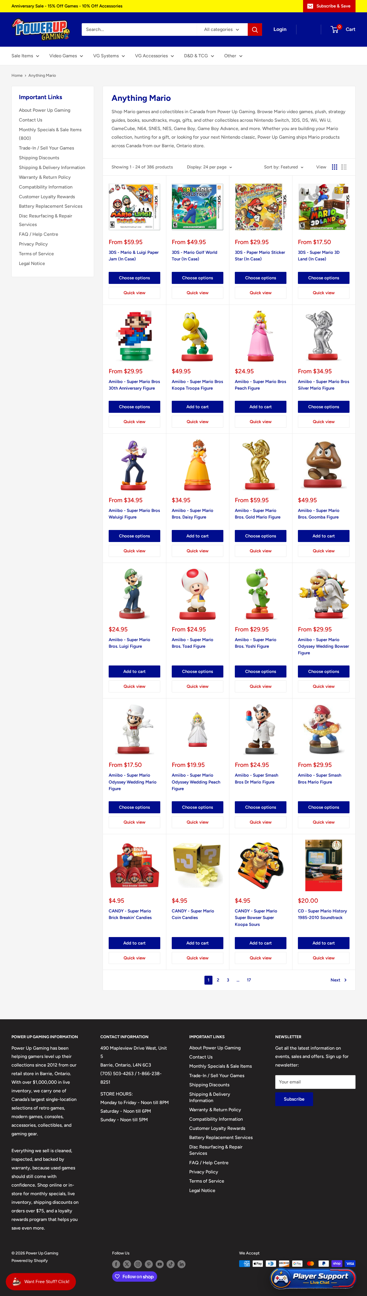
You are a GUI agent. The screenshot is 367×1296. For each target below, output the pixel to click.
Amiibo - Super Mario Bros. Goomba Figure (318, 514)
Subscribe (294, 1099)
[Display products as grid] (334, 167)
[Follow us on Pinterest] (149, 1264)
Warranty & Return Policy (45, 177)
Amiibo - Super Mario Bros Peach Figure (260, 385)
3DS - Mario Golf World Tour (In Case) (194, 256)
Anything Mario (42, 75)
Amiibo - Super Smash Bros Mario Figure (319, 778)
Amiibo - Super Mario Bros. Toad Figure (192, 643)
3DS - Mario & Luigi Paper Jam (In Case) (134, 256)
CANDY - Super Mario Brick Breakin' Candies (130, 914)
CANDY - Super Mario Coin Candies (193, 914)
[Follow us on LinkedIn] (181, 1264)
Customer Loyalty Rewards (47, 196)
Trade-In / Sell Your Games (46, 148)
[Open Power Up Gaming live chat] (313, 1278)
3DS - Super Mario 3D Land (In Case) (318, 256)
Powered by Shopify (29, 1260)
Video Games (63, 55)
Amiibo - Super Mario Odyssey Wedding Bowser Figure (323, 646)
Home (17, 75)
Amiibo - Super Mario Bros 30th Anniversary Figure (134, 385)
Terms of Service (36, 253)
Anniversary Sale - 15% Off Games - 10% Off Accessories (66, 6)
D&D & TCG (196, 55)
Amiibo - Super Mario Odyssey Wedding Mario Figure (133, 782)
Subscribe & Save (333, 6)
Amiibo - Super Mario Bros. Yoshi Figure (255, 643)
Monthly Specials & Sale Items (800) (50, 134)
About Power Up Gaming (44, 110)
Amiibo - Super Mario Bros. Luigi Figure (129, 643)
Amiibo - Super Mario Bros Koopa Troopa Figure (197, 385)
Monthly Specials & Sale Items (220, 1066)
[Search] (255, 29)
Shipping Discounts (39, 157)
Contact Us (30, 120)
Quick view (134, 292)
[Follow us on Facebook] (116, 1264)
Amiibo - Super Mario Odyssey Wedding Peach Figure (196, 782)
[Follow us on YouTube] (160, 1264)
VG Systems (106, 55)
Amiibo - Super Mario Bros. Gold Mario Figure (257, 514)
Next (335, 980)
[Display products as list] (344, 167)
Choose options (134, 277)
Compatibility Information (46, 187)
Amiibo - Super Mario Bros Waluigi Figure (134, 514)
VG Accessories (151, 55)
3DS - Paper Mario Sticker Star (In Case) (260, 256)
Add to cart (197, 406)
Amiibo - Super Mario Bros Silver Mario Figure (323, 385)
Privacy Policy (33, 244)
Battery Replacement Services (50, 206)
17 (249, 980)
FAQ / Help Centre (38, 234)
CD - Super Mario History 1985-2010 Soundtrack (322, 914)
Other (230, 55)
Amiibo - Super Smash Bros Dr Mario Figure (256, 778)
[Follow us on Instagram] (138, 1264)
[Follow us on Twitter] (127, 1264)
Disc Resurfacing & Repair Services (45, 220)
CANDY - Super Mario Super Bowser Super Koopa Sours (256, 917)
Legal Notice (32, 263)
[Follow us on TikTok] (171, 1264)
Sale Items (22, 55)
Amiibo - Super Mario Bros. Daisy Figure (192, 514)
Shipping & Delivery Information (52, 167)
